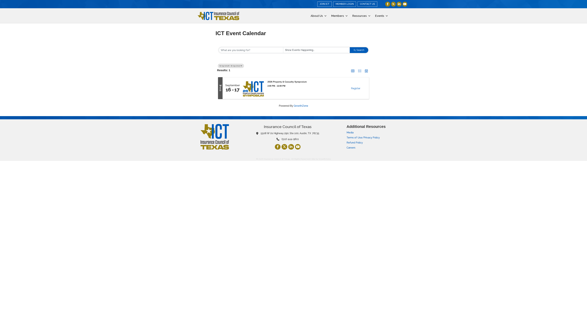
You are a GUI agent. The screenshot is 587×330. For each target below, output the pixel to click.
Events (379, 15)
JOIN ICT (324, 4)
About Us (317, 15)
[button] (353, 71)
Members (337, 15)
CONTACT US (367, 4)
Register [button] (355, 88)
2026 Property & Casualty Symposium (287, 82)
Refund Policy (355, 142)
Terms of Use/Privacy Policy (363, 137)
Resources (359, 15)
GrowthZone (301, 105)
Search (360, 50)
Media (350, 132)
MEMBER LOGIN (345, 4)
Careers (351, 147)
